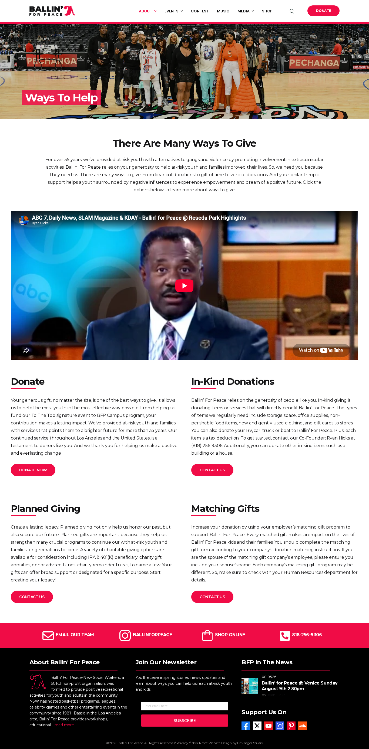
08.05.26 (269, 677)
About (145, 11)
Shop (267, 11)
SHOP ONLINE (230, 634)
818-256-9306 (307, 634)
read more (64, 725)
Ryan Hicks (276, 695)
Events (171, 11)
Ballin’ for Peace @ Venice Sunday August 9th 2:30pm (299, 685)
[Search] (292, 11)
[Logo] (52, 10)
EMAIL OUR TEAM (75, 634)
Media (243, 11)
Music (223, 11)
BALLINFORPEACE (152, 634)
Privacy (182, 743)
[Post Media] (249, 686)
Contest (200, 11)
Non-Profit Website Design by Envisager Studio (227, 743)
